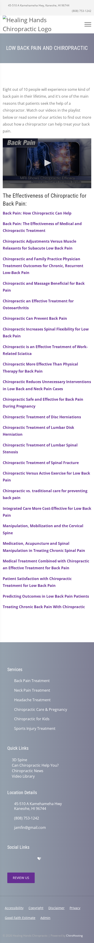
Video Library (23, 776)
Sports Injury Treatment (34, 728)
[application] (47, 163)
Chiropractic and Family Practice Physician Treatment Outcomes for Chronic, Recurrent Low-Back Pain (43, 265)
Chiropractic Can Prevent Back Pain (35, 318)
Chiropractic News (27, 770)
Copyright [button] (36, 908)
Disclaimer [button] (56, 908)
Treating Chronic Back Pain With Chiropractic (44, 606)
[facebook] (19, 859)
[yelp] (29, 859)
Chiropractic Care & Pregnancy (40, 709)
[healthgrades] (39, 859)
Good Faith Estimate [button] (20, 918)
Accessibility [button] (14, 908)
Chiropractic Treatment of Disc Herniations (42, 416)
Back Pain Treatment (32, 680)
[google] (9, 859)
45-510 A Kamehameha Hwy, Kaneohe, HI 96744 (38, 5)
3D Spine (19, 759)
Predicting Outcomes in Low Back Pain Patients (46, 596)
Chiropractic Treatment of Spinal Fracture (41, 462)
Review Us (21, 878)
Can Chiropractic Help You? (35, 765)
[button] (47, 163)
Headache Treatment (32, 700)
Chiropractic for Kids (32, 719)
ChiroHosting (74, 936)
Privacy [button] (75, 908)
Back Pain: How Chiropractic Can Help (37, 213)
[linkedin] (49, 859)
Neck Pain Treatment (32, 690)
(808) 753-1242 (81, 11)
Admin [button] (45, 918)
